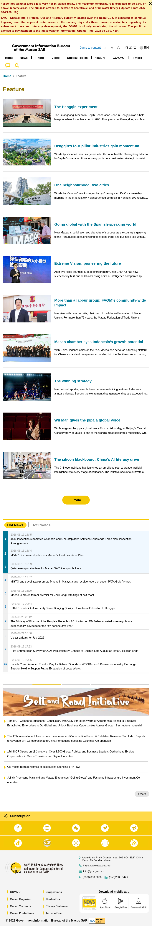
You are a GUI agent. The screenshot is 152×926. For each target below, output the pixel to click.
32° (132, 47)
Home (7, 76)
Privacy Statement (57, 906)
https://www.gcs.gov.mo (96, 865)
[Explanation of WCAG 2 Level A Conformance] (97, 920)
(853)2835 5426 (118, 877)
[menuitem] (24, 57)
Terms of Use (54, 912)
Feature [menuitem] (100, 57)
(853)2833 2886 (92, 877)
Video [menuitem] (56, 57)
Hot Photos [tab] (41, 525)
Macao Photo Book (22, 912)
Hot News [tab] (15, 525)
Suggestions (54, 891)
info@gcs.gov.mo (93, 871)
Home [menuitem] (9, 57)
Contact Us (53, 899)
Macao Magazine (20, 899)
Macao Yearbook (20, 906)
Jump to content (90, 47)
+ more (142, 784)
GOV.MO (15, 891)
